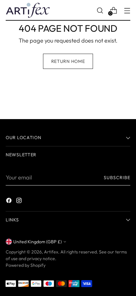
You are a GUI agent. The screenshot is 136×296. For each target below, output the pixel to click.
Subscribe (117, 177)
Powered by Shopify (26, 265)
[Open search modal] (99, 10)
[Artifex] (28, 10)
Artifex (51, 252)
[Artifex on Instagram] (19, 201)
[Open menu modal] (127, 10)
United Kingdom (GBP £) (37, 242)
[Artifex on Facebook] (9, 201)
